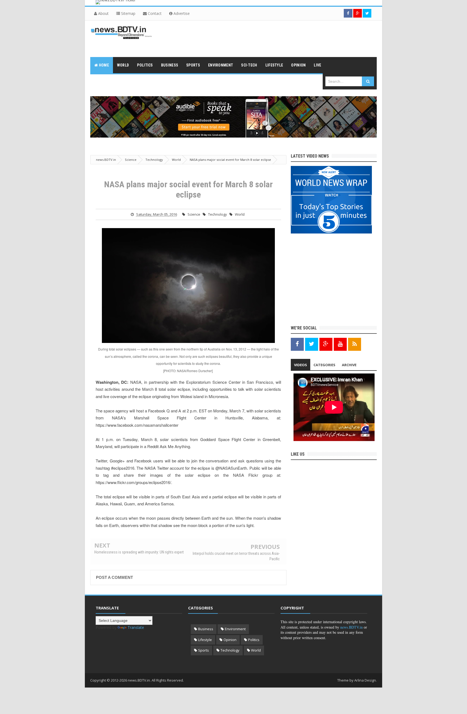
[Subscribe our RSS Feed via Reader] (354, 344)
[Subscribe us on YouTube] (340, 344)
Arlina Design (365, 680)
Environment (235, 628)
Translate (136, 627)
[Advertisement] (278, 38)
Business (205, 628)
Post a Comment (114, 577)
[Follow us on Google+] (357, 13)
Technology (217, 214)
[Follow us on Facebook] (348, 13)
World (240, 214)
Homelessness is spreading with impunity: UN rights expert (139, 552)
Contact (154, 13)
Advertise (181, 13)
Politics (253, 639)
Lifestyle (205, 639)
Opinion (230, 639)
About (103, 13)
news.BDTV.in (351, 627)
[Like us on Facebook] (297, 344)
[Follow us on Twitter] (367, 13)
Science (194, 214)
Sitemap (127, 13)
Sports (203, 650)
